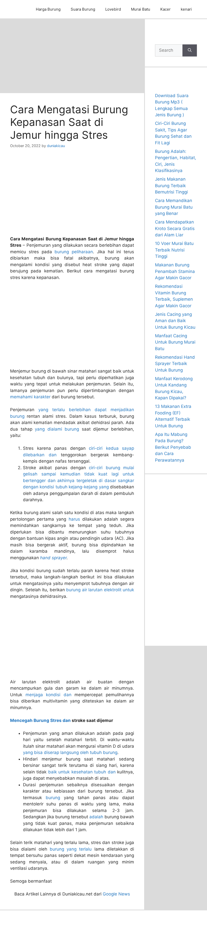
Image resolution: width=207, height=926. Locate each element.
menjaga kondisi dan (48, 694)
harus (74, 519)
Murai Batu (140, 9)
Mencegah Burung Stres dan (40, 720)
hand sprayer (53, 557)
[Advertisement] (72, 55)
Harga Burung (48, 9)
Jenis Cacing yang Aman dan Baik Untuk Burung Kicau (175, 321)
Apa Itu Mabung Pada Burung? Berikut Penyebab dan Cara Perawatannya (173, 447)
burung (53, 797)
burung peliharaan (74, 251)
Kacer (165, 9)
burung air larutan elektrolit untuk (100, 589)
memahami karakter (30, 396)
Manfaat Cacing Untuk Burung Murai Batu (175, 342)
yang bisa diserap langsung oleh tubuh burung (70, 752)
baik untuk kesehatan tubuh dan (82, 771)
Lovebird (113, 9)
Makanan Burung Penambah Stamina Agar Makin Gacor (175, 271)
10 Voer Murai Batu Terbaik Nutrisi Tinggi (174, 250)
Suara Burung (83, 9)
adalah (96, 816)
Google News (116, 893)
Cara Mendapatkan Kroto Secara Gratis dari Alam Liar (175, 228)
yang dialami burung (57, 429)
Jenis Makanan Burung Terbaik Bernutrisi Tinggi (171, 185)
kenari (186, 9)
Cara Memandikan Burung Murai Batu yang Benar (174, 207)
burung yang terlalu (71, 849)
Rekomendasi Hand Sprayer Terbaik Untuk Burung (175, 364)
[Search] (190, 50)
